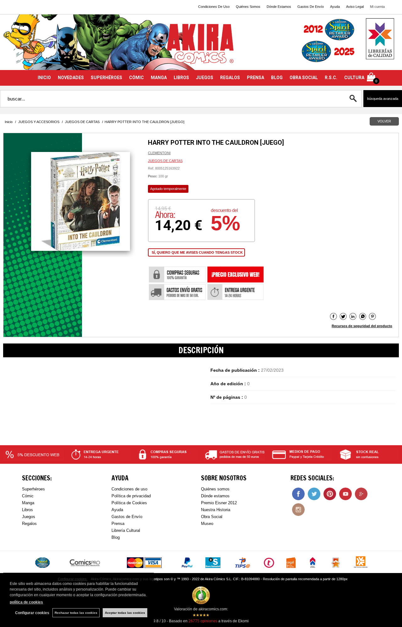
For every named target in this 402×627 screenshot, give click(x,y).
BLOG (277, 77)
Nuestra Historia (215, 509)
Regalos (29, 523)
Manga (28, 502)
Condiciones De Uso (214, 6)
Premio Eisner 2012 (219, 502)
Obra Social (211, 516)
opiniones (202, 621)
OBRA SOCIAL (304, 77)
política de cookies (26, 602)
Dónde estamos (215, 496)
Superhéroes (33, 489)
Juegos (28, 516)
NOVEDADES (71, 77)
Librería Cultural (125, 530)
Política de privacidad (131, 496)
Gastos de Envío (126, 516)
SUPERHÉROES (106, 77)
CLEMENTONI (159, 153)
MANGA (159, 77)
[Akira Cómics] (201, 46)
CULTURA (354, 77)
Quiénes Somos (248, 6)
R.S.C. (331, 77)
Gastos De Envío (310, 6)
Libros (27, 509)
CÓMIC (136, 77)
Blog (115, 537)
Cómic (28, 496)
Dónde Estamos (279, 6)
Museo (207, 523)
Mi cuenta (377, 6)
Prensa (117, 523)
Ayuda (335, 6)
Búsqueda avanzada (382, 98)
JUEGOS (204, 77)
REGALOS (230, 77)
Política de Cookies (129, 502)
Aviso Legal (355, 6)
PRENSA (255, 77)
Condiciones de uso (129, 489)
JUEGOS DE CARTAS (165, 161)
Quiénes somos (215, 489)
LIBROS (181, 77)
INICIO (44, 77)
